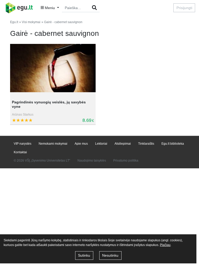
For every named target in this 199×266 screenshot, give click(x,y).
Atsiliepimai (123, 143)
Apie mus (81, 143)
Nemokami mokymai (53, 143)
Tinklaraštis (146, 143)
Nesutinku (110, 255)
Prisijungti (184, 8)
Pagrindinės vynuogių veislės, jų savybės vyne (49, 104)
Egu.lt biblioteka (172, 143)
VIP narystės (22, 143)
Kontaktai (20, 152)
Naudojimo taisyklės (91, 160)
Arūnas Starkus (22, 114)
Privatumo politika (125, 160)
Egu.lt (14, 22)
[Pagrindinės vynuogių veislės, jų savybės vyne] (53, 70)
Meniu (50, 8)
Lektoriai (101, 143)
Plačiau (165, 245)
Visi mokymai (31, 22)
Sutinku (84, 255)
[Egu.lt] (21, 7)
